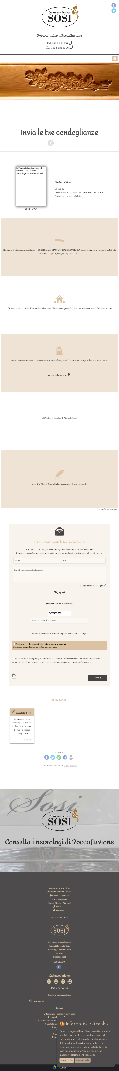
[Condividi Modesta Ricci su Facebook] (46, 759)
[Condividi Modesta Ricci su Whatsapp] (58, 759)
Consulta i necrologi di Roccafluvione (59, 842)
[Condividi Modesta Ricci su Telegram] (65, 759)
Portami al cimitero (57, 375)
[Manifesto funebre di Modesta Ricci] (59, 418)
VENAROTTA (38, 1001)
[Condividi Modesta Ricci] (71, 759)
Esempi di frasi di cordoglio (92, 586)
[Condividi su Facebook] (113, 5)
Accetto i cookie (67, 1060)
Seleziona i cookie (83, 1060)
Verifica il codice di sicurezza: (59, 604)
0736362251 (61, 907)
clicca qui (89, 1055)
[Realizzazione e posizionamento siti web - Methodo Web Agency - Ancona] (59, 1069)
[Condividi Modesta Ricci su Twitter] (52, 759)
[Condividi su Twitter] (113, 11)
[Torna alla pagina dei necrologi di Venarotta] (51, 144)
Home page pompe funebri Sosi (60, 1014)
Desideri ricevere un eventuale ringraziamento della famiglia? (59, 633)
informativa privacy (31, 659)
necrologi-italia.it (70, 766)
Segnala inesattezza (108, 509)
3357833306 (61, 910)
